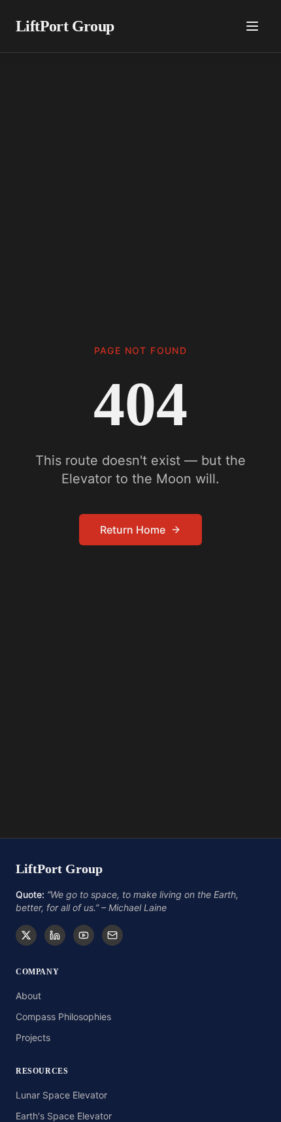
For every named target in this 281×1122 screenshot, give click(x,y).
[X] (26, 935)
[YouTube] (83, 935)
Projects (33, 1037)
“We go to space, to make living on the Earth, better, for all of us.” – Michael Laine (127, 901)
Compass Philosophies (63, 1016)
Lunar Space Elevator (61, 1094)
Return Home (132, 529)
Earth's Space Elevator (64, 1115)
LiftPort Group (65, 26)
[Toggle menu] (252, 26)
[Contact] (112, 935)
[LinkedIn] (54, 935)
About (28, 995)
